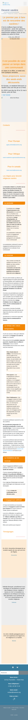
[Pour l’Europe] (14, 136)
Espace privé (14, 709)
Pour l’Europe (14, 141)
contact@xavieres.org (14, 692)
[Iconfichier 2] (17, 667)
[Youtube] (15, 667)
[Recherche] (23, 673)
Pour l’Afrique (14, 154)
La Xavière (4, 13)
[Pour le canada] (14, 162)
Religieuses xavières (13, 13)
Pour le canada (14, 166)
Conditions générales (15, 707)
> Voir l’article (5, 95)
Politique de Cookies (7, 707)
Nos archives (22, 707)
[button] (25, 3)
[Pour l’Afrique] (14, 149)
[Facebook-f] (10, 667)
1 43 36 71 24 (16, 686)
